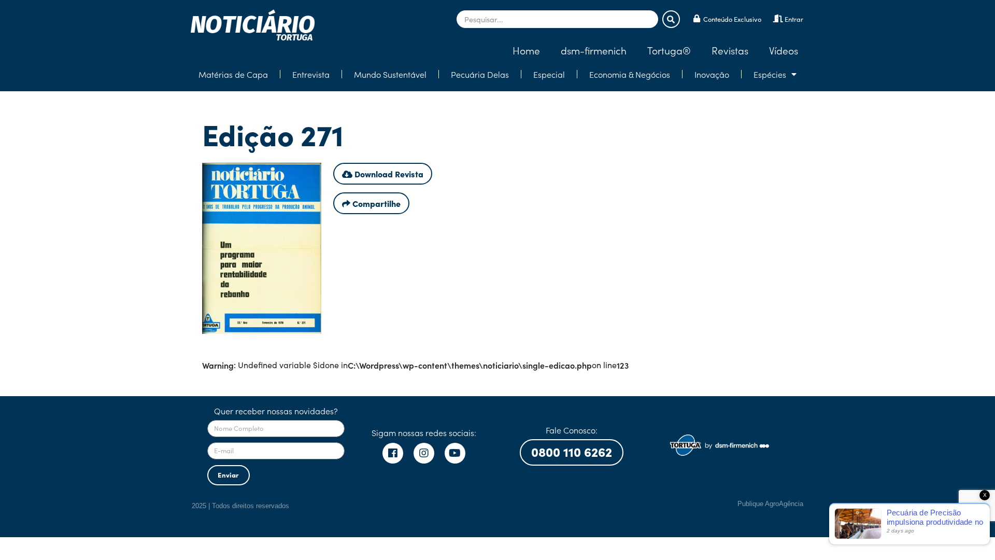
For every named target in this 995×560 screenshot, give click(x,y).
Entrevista (311, 74)
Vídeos (783, 50)
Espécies (770, 74)
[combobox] (557, 19)
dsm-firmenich (594, 50)
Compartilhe (375, 203)
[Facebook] (392, 453)
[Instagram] (424, 453)
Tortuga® (669, 50)
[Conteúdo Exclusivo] (697, 18)
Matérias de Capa (233, 74)
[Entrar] (778, 18)
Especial (549, 74)
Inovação (711, 74)
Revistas (730, 50)
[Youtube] (455, 453)
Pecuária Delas (480, 74)
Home (526, 50)
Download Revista (387, 173)
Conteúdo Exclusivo (732, 19)
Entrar (794, 19)
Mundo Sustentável (390, 74)
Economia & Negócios (629, 74)
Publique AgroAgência (770, 504)
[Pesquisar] (671, 19)
